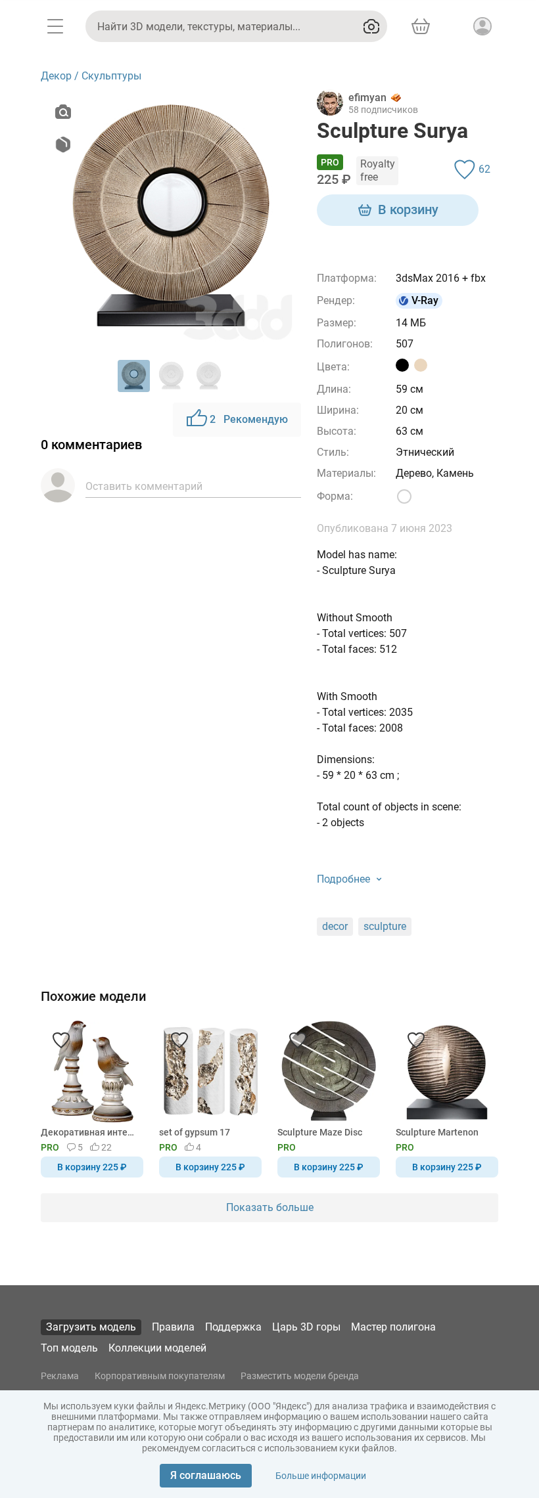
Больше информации (320, 1475)
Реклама (60, 1376)
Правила (173, 1327)
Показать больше (270, 1207)
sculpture (384, 926)
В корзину (408, 209)
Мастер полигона (393, 1327)
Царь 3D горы (306, 1327)
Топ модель (69, 1348)
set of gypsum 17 (194, 1132)
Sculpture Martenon (437, 1132)
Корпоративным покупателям (160, 1376)
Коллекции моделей (157, 1348)
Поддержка (233, 1327)
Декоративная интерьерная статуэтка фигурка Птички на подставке (90, 1132)
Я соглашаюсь (205, 1475)
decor (335, 926)
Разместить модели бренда (300, 1376)
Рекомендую (249, 419)
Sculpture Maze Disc (319, 1132)
